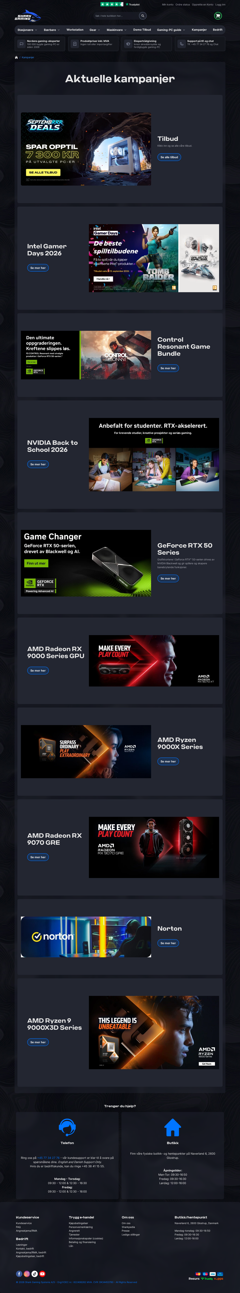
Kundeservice (24, 1223)
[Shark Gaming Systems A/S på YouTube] (42, 1274)
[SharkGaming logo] (28, 16)
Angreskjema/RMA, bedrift (31, 1252)
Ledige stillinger (131, 1234)
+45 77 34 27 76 (200, 44)
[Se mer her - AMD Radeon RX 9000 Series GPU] (154, 660)
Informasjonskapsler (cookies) (86, 1238)
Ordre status (183, 4)
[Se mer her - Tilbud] (86, 149)
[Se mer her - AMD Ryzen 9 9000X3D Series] (154, 1032)
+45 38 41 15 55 (93, 1166)
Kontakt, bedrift (25, 1248)
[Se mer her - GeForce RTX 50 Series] (86, 563)
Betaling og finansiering (82, 1242)
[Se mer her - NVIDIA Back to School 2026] (154, 454)
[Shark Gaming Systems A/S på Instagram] (27, 1274)
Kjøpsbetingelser (78, 1223)
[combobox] (120, 16)
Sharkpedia (128, 1226)
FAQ (18, 1226)
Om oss (126, 1223)
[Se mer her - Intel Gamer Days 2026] (154, 258)
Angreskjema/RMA (26, 1230)
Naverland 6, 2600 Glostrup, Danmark (197, 1223)
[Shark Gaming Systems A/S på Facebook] (19, 1274)
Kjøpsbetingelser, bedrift (30, 1256)
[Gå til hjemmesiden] (16, 57)
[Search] (143, 16)
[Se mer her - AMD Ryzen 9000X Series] (86, 751)
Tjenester (74, 1234)
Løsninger (21, 1244)
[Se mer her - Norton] (86, 937)
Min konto (167, 4)
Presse (125, 1230)
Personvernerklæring (81, 1226)
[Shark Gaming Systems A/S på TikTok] (34, 1274)
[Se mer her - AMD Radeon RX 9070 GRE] (154, 847)
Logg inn (220, 4)
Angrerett (74, 1230)
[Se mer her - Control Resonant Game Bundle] (86, 355)
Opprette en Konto (202, 4)
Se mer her (38, 268)
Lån (71, 1245)
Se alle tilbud (169, 157)
